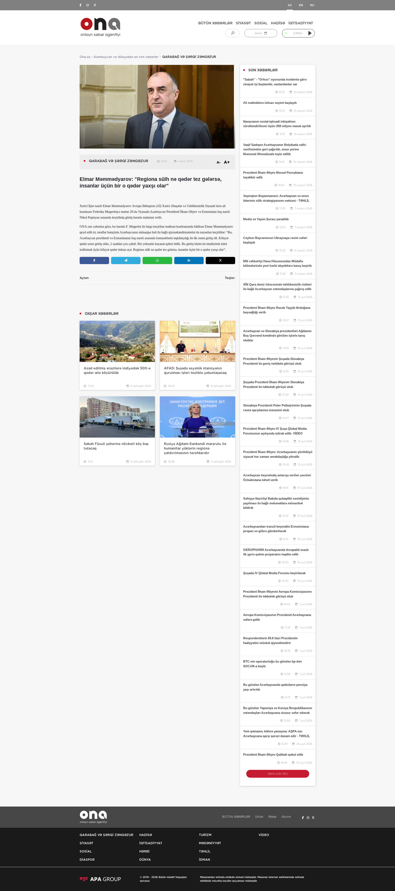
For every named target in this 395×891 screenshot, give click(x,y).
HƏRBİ (144, 851)
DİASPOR (87, 860)
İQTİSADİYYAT (300, 23)
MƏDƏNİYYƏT (210, 843)
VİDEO (264, 835)
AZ (290, 5)
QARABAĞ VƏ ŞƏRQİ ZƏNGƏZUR (106, 835)
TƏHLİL (204, 851)
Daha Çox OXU (278, 773)
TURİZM (205, 835)
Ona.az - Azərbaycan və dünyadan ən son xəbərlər (119, 57)
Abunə (286, 816)
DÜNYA (145, 860)
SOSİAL (261, 23)
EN (301, 5)
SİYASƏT (243, 23)
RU (312, 5)
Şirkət (259, 816)
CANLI (298, 33)
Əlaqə (272, 816)
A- (219, 162)
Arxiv (259, 33)
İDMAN (204, 860)
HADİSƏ (278, 23)
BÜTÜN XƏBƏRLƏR (215, 23)
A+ (227, 162)
